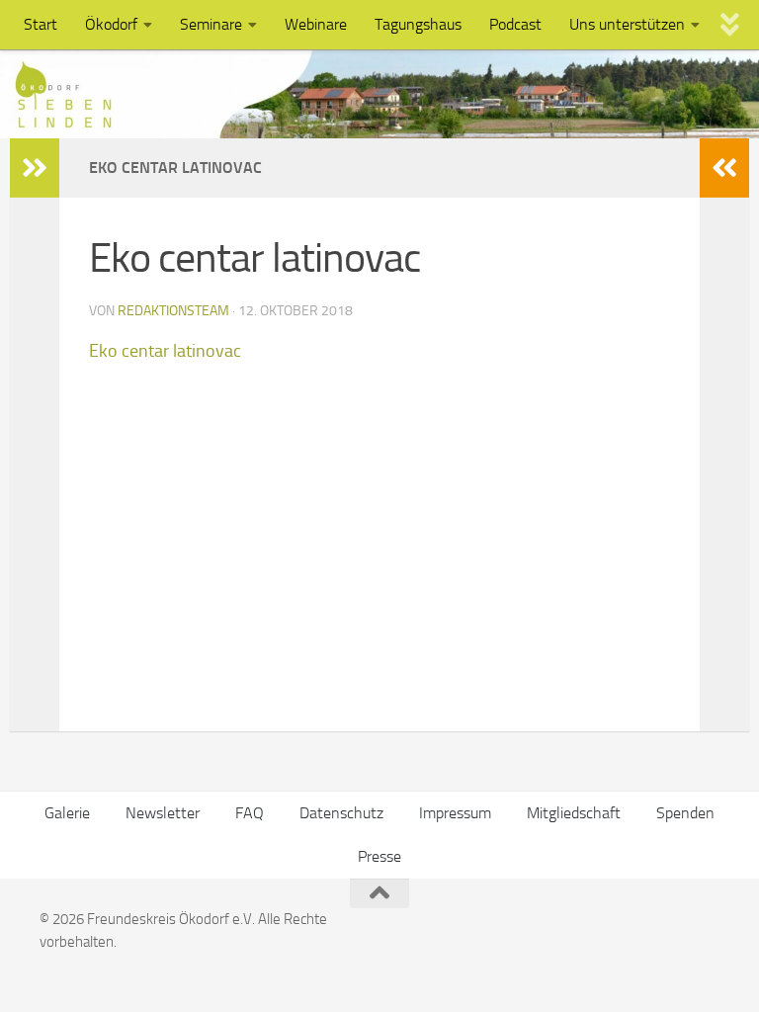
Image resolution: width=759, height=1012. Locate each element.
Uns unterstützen (627, 24)
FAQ (249, 812)
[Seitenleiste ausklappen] (724, 168)
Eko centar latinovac (165, 351)
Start (40, 24)
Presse (379, 856)
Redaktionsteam (173, 310)
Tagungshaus (418, 24)
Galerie (67, 812)
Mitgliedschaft (574, 812)
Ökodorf (111, 24)
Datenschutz (341, 812)
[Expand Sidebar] (34, 168)
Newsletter (163, 812)
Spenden (685, 812)
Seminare (211, 24)
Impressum (455, 812)
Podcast (515, 24)
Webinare (316, 24)
